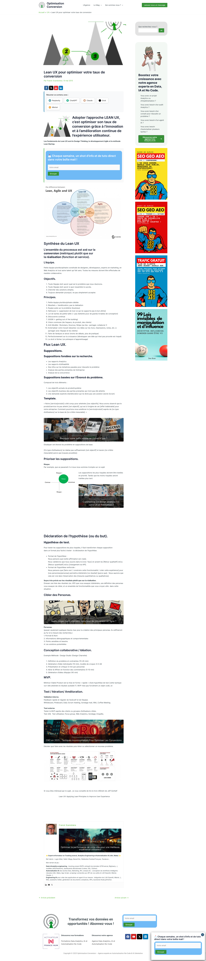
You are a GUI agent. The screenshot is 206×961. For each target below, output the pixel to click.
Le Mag (97, 5)
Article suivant (122, 898)
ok (161, 30)
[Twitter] (52, 885)
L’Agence (86, 5)
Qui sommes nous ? (113, 5)
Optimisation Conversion (55, 5)
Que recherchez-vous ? (147, 27)
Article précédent (47, 898)
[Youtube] (49, 885)
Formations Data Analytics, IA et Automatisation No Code (74, 942)
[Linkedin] (46, 885)
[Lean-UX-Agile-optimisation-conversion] (82, 212)
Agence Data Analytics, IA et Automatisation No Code (103, 942)
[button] (101, 5)
